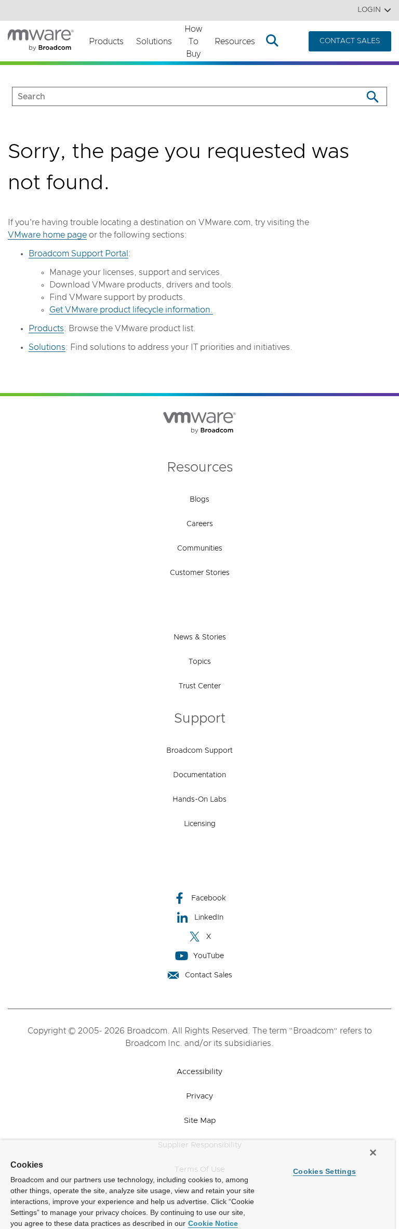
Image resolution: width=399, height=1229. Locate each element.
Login (369, 10)
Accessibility (199, 1072)
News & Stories (200, 637)
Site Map (200, 1121)
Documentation (199, 775)
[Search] (372, 96)
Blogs (199, 499)
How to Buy (193, 41)
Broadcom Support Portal (78, 254)
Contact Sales (208, 975)
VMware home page (47, 235)
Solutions (154, 41)
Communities (199, 548)
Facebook (208, 898)
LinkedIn (208, 917)
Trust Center (200, 686)
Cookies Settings (324, 1171)
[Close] (373, 1152)
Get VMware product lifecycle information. (131, 310)
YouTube (208, 956)
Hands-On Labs (199, 799)
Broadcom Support (199, 750)
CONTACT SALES (350, 41)
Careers (200, 524)
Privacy (199, 1096)
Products (106, 41)
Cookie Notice (213, 1223)
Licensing (200, 824)
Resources (235, 41)
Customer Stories (200, 573)
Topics (200, 661)
